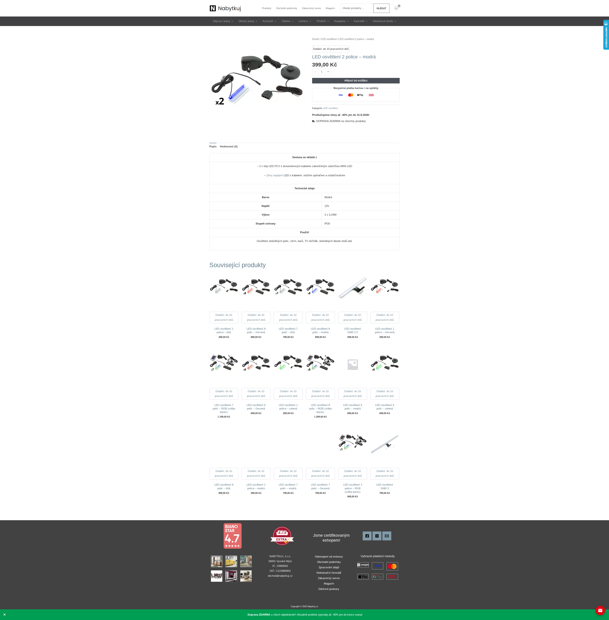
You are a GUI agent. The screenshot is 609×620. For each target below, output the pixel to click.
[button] (231, 21)
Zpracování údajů (329, 567)
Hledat (381, 8)
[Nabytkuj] (367, 535)
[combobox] (356, 8)
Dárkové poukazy (328, 588)
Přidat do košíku (355, 80)
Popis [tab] (212, 146)
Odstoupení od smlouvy (329, 556)
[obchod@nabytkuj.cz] (386, 535)
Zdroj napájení (274, 175)
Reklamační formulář (329, 572)
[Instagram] (377, 535)
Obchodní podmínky (329, 562)
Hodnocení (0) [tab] (229, 146)
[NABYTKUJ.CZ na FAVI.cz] (282, 535)
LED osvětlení (329, 39)
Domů (315, 39)
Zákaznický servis (329, 578)
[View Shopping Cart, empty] (396, 8)
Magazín (329, 583)
